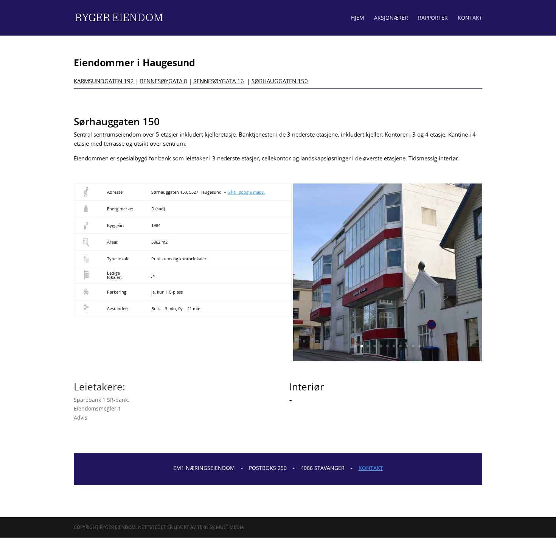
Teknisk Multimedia (220, 527)
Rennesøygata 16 (218, 81)
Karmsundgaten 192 (104, 81)
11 (419, 346)
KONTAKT (371, 467)
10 (413, 346)
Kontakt (470, 18)
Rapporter (433, 18)
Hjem (357, 18)
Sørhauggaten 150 (280, 81)
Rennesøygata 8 (163, 81)
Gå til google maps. (246, 192)
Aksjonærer (391, 18)
